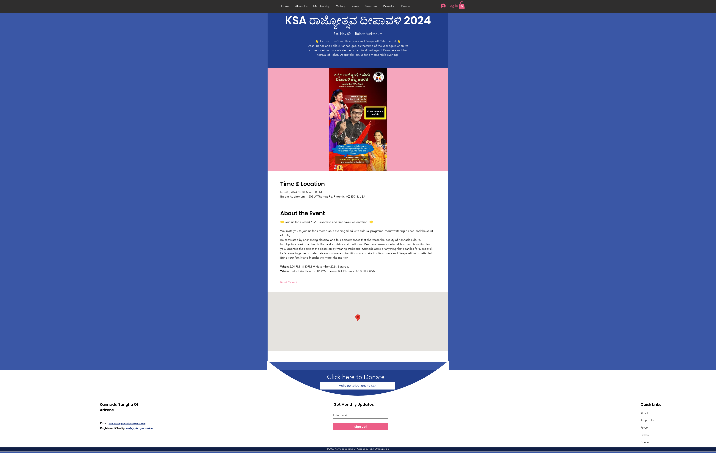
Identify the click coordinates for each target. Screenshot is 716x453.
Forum (644, 427)
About (644, 413)
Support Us (647, 420)
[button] (462, 5)
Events (644, 435)
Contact (645, 442)
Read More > (289, 282)
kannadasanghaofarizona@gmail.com (127, 423)
